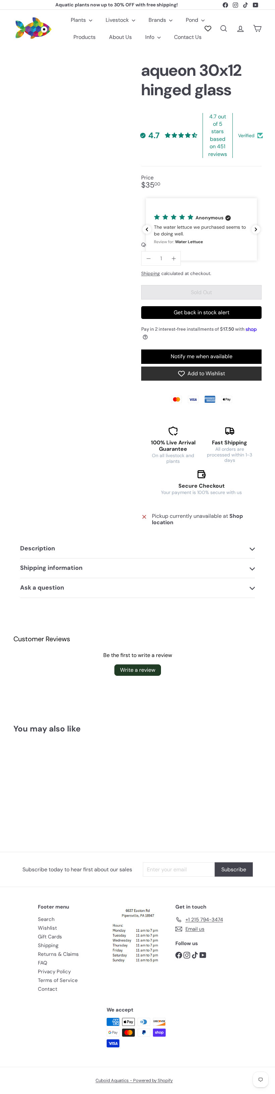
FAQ (42, 963)
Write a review (137, 669)
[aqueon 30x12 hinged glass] (31, 787)
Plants (79, 19)
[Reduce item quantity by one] (148, 258)
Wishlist (47, 928)
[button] (201, 229)
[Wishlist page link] (208, 28)
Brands (158, 19)
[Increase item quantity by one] (173, 258)
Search (46, 919)
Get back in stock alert (201, 312)
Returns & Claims (58, 954)
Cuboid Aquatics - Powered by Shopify (134, 1080)
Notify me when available (201, 356)
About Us (120, 37)
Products (84, 37)
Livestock (118, 19)
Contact (47, 989)
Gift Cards (50, 936)
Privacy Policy (54, 971)
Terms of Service (58, 980)
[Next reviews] (256, 229)
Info (150, 37)
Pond (193, 19)
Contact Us (188, 37)
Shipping (150, 273)
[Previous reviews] (147, 229)
